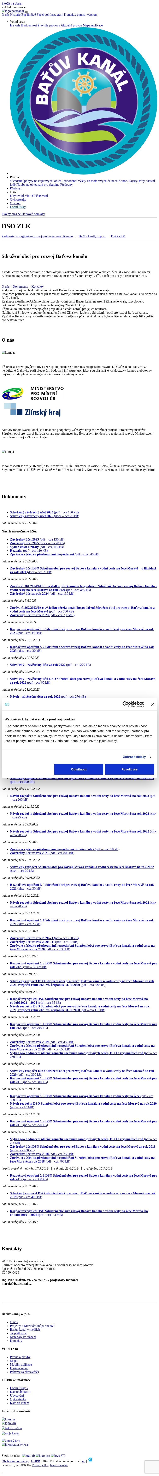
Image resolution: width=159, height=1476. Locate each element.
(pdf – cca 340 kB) (54, 554)
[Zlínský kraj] (11, 1441)
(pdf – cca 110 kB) (37, 547)
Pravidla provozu (49, 25)
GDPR (35, 1461)
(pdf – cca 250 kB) (42, 1154)
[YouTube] (58, 1455)
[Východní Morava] (9, 1423)
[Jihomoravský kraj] (15, 1444)
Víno (28, 195)
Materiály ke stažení (23, 1337)
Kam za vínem (19, 1403)
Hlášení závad (19, 1368)
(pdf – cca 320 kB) (82, 983)
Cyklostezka (18, 1399)
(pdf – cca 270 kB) (50, 664)
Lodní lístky (18, 207)
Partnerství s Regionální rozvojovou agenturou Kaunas (37, 236)
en (83, 1461)
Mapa (86, 25)
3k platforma (18, 1333)
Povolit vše (129, 769)
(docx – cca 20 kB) (44, 516)
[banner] (13, 11)
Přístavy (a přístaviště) (24, 1372)
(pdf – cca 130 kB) (44, 512)
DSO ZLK (118, 236)
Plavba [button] (14, 177)
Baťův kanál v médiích (25, 1329)
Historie (15, 25)
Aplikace (97, 25)
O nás (5, 286)
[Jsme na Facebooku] (28, 1455)
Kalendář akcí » (20, 1391)
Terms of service (59, 1465)
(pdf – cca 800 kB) (42, 853)
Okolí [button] (13, 192)
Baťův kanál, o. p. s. (92, 236)
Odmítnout (79, 769)
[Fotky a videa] (43, 1455)
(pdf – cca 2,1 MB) (42, 615)
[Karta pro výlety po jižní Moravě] (10, 1433)
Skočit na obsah (12, 3)
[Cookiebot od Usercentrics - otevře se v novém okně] (125, 704)
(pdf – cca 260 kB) (44, 938)
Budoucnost (29, 25)
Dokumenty (20, 286)
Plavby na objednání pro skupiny (37, 184)
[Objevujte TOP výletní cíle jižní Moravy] (8, 1419)
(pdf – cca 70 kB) (44, 942)
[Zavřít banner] (152, 704)
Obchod (15, 203)
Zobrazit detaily (134, 756)
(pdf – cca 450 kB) (83, 588)
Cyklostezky (18, 199)
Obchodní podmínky (15, 1461)
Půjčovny (66, 184)
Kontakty (70, 14)
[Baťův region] (79, 1428)
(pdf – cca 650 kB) (64, 849)
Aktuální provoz (71, 25)
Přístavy (15, 188)
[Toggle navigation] (26, 12)
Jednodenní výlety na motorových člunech (90, 181)
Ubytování (17, 195)
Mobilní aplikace (21, 1364)
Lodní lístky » (19, 1388)
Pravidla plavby (20, 1357)
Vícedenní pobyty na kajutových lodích (35, 181)
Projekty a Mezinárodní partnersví (32, 1326)
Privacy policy (40, 1465)
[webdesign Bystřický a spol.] (90, 1461)
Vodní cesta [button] (17, 21)
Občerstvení (40, 195)
